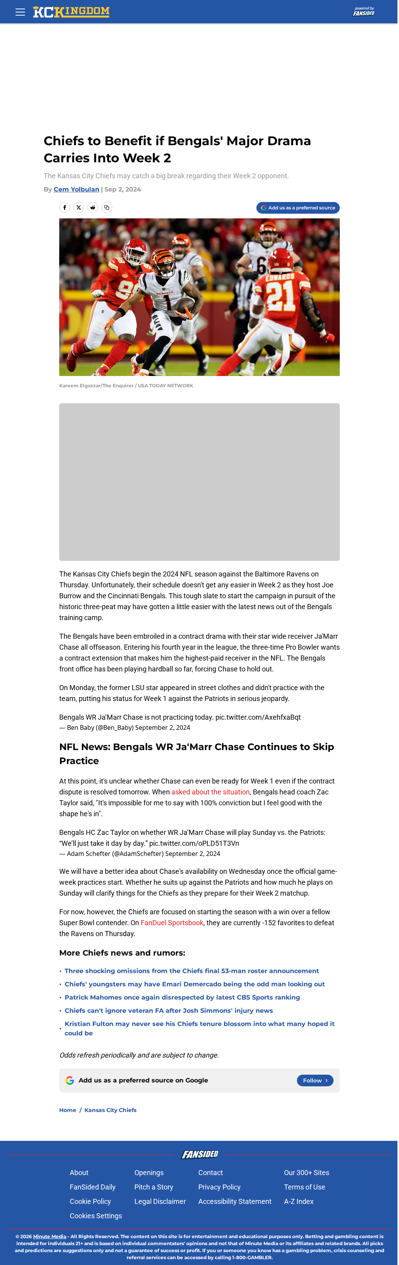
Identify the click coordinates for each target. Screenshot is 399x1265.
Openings (149, 1172)
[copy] (106, 207)
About (79, 1172)
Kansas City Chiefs (110, 1110)
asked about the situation (210, 792)
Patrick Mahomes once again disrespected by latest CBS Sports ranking (182, 997)
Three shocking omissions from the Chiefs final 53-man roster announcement (192, 971)
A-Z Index (299, 1201)
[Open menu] (20, 11)
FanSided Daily (93, 1187)
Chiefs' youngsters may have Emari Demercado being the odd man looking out (195, 984)
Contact (210, 1172)
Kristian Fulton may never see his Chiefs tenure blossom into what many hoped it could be (200, 1028)
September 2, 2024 (162, 727)
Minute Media (49, 1236)
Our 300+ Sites (306, 1172)
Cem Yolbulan (76, 189)
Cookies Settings (96, 1216)
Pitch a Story (153, 1187)
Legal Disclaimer (160, 1201)
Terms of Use (304, 1187)
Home (67, 1110)
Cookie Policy (90, 1201)
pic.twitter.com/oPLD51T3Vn (194, 843)
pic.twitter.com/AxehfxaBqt (258, 717)
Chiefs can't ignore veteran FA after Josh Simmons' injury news (169, 1010)
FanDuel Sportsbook (172, 923)
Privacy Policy (219, 1187)
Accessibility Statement (235, 1201)
